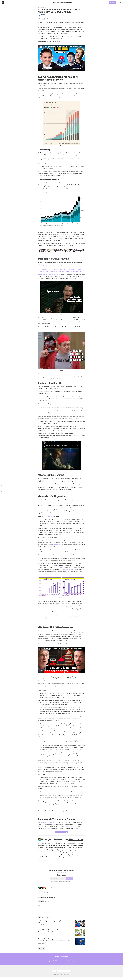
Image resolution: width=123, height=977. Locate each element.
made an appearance (50, 644)
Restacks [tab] (46, 901)
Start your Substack (58, 971)
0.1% (55, 532)
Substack (55, 974)
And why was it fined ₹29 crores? (45, 931)
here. (53, 860)
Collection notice (69, 967)
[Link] (36, 78)
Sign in (119, 2)
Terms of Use (67, 881)
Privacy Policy (71, 882)
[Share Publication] (107, 2)
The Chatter (75, 839)
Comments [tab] (41, 901)
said (49, 516)
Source (61, 145)
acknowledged (57, 545)
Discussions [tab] (48, 917)
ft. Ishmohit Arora (42, 922)
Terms (63, 967)
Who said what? (42, 7)
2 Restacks (53, 887)
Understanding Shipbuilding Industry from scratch (53, 921)
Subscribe (112, 2)
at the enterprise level (67, 569)
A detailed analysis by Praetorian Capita (49, 274)
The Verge (48, 393)
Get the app (67, 971)
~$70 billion (58, 567)
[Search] (104, 2)
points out (62, 236)
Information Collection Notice (61, 882)
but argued (76, 418)
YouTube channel (53, 822)
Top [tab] (39, 917)
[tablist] (43, 901)
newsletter (43, 822)
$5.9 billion (53, 565)
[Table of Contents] (1, 488)
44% (52, 609)
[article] (61, 924)
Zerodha (43, 14)
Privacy (59, 967)
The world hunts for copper (46, 939)
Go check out (41, 860)
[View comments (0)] (44, 19)
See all (40, 948)
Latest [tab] (43, 917)
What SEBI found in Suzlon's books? (48, 930)
